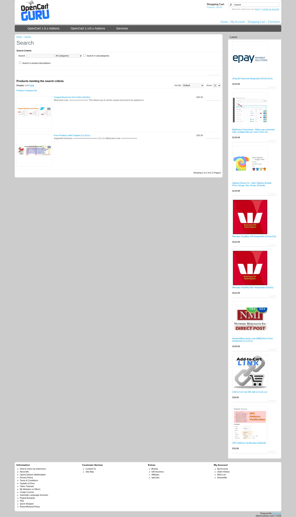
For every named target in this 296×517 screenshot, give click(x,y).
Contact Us (91, 469)
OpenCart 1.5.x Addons (43, 28)
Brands (154, 469)
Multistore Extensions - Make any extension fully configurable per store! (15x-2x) (253, 130)
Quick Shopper (27, 504)
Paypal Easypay (27, 498)
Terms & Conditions (29, 480)
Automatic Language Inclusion (34, 495)
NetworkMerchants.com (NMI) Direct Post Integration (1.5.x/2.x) (252, 339)
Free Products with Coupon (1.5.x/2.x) (72, 135)
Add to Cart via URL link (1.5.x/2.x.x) (249, 392)
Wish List (221, 475)
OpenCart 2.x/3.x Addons (88, 28)
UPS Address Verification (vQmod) (249, 443)
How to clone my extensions (33, 469)
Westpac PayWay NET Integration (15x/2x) (252, 287)
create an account (270, 9)
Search (27, 37)
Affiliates (155, 475)
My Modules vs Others (30, 489)
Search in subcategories (98, 56)
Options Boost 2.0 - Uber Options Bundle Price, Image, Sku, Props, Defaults (252, 184)
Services (122, 28)
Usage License (27, 492)
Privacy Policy (26, 477)
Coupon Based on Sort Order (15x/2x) (72, 97)
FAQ (22, 501)
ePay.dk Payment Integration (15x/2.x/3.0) (252, 78)
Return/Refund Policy (30, 507)
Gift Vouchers (157, 472)
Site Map (90, 472)
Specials (155, 477)
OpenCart (276, 513)
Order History (223, 472)
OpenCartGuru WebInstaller (33, 475)
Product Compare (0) (26, 90)
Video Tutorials (27, 486)
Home (224, 21)
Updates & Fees (27, 483)
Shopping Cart (256, 21)
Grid (32, 85)
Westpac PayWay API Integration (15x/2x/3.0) (254, 236)
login (257, 9)
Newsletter (222, 477)
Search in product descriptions (36, 63)
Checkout (274, 21)
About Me (24, 472)
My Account (238, 21)
